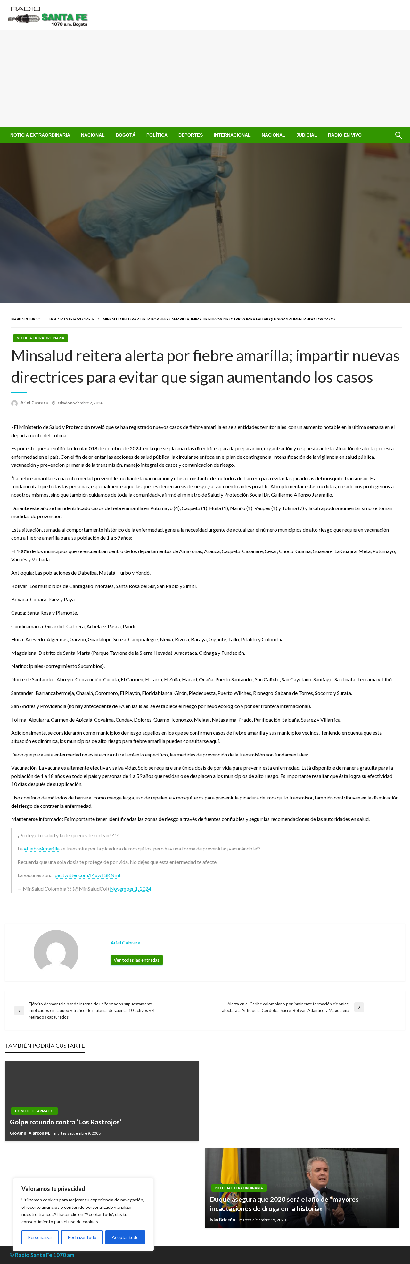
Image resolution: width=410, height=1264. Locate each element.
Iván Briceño (223, 1219)
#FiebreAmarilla (42, 848)
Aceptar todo (125, 1237)
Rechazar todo (82, 1237)
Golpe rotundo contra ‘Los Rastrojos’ (65, 1122)
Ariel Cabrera (34, 402)
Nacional (93, 135)
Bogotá (125, 135)
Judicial (306, 135)
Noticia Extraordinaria (40, 135)
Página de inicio (25, 319)
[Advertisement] (205, 79)
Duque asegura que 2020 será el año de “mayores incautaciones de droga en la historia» (284, 1203)
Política (157, 135)
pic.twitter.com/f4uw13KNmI (87, 875)
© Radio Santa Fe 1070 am (42, 1254)
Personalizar (40, 1237)
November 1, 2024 (130, 888)
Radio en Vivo (345, 135)
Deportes (190, 135)
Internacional (232, 135)
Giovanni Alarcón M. (30, 1133)
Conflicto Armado (34, 1111)
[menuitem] (40, 135)
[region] (83, 1214)
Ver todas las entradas (137, 960)
